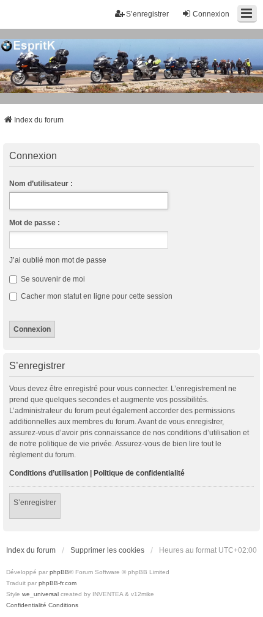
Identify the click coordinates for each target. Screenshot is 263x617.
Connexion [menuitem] (211, 14)
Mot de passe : (34, 223)
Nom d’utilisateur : (41, 183)
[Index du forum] (131, 66)
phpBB (59, 572)
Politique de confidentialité (139, 473)
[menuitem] (26, 605)
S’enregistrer (34, 502)
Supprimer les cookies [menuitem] (107, 550)
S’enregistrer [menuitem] (147, 14)
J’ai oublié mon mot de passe (57, 260)
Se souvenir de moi (52, 279)
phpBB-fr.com (57, 583)
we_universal (40, 594)
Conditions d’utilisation (48, 473)
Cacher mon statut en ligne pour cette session (95, 296)
